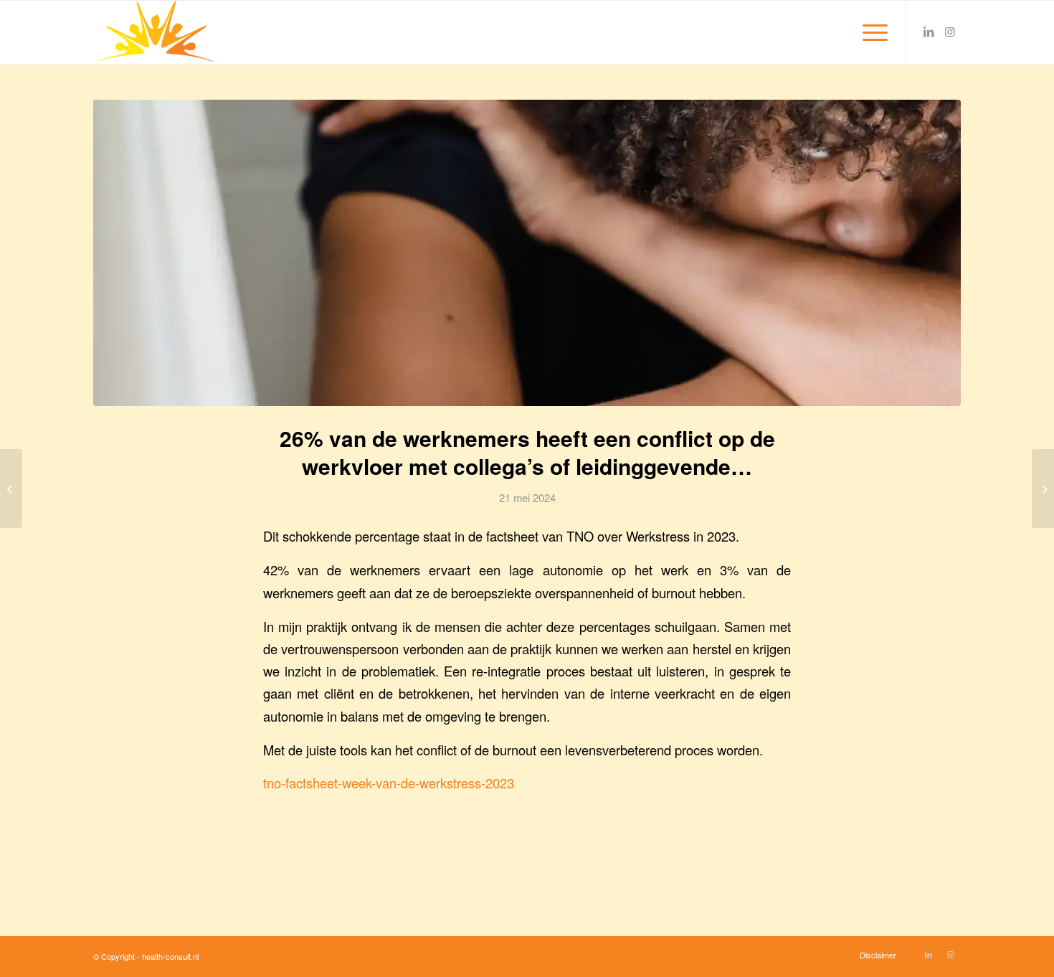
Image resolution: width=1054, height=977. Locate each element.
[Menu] (870, 32)
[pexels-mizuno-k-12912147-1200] (527, 253)
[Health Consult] (154, 32)
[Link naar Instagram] (950, 31)
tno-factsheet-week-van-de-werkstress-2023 (388, 782)
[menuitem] (870, 32)
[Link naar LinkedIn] (928, 31)
